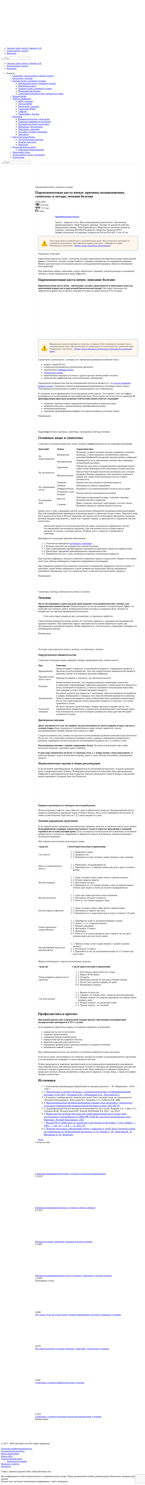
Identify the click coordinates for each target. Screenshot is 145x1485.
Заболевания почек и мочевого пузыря (37, 83)
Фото (40, 1139)
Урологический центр (11, 1459)
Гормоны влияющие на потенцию (34, 121)
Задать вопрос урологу (18, 51)
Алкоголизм (18, 157)
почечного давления (81, 543)
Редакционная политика (13, 1451)
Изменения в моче (27, 86)
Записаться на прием (17, 1461)
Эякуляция (23, 134)
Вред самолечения (10, 1453)
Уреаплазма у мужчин (28, 114)
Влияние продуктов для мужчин (34, 119)
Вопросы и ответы (10, 1464)
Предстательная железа (23, 137)
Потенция (17, 116)
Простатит (23, 144)
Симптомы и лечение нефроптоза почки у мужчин (59, 1382)
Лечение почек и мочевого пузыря (35, 88)
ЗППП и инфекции (21, 99)
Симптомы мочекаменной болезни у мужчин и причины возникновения (70, 1173)
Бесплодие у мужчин (22, 78)
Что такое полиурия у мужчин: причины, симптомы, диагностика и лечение (72, 1348)
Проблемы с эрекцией (29, 129)
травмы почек (65, 369)
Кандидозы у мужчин (28, 106)
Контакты (11, 53)
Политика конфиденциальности (16, 1448)
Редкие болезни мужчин (24, 147)
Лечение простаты (27, 142)
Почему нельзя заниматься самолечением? (92, 245)
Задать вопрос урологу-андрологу (28, 155)
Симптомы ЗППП (27, 109)
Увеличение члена (21, 152)
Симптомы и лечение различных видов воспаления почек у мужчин (68, 1416)
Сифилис (22, 111)
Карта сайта (7, 1456)
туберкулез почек (53, 372)
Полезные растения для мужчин (33, 124)
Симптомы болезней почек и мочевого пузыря (40, 93)
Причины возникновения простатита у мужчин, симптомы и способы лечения (73, 1275)
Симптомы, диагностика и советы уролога (33, 76)
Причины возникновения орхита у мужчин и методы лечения (65, 1207)
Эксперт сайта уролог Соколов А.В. (24, 48)
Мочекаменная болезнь (29, 91)
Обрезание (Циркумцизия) (31, 149)
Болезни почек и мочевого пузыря (29, 81)
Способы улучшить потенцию (32, 132)
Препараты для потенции (30, 127)
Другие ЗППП (25, 104)
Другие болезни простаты (30, 139)
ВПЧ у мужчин (25, 101)
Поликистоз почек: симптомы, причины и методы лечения (63, 1241)
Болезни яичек (19, 96)
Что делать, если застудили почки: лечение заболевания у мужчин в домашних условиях (78, 1314)
